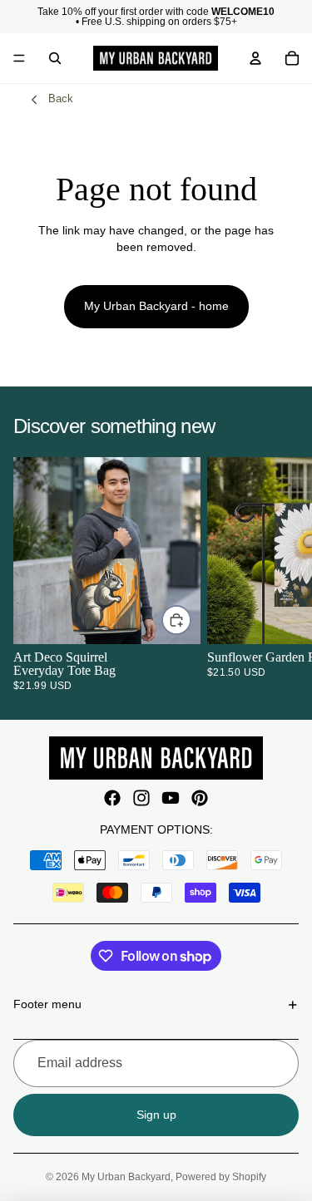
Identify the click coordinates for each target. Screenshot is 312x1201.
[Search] (55, 58)
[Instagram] (141, 798)
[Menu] (19, 58)
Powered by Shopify (221, 1177)
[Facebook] (112, 798)
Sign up (156, 1114)
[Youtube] (171, 798)
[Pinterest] (200, 798)
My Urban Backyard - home (156, 306)
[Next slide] (279, 574)
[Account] (255, 58)
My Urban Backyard (126, 1177)
